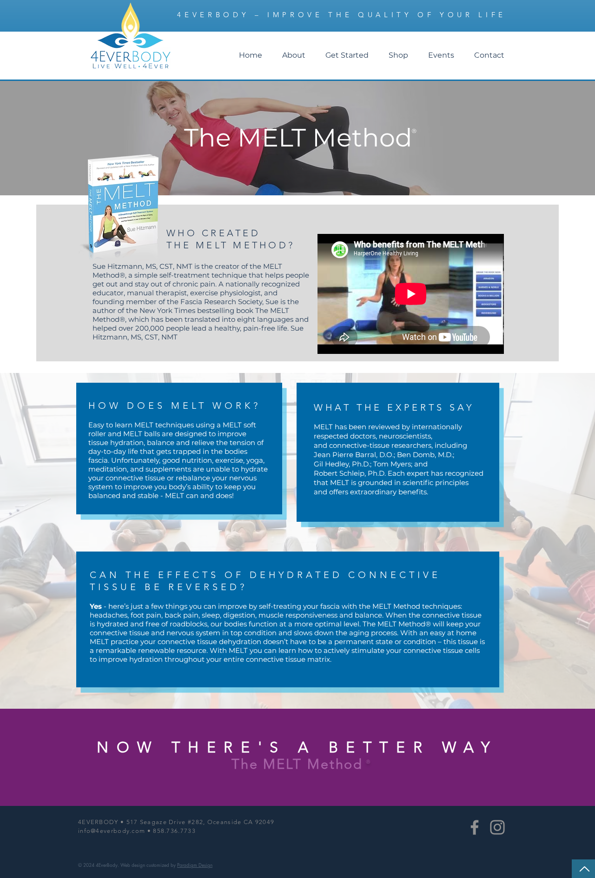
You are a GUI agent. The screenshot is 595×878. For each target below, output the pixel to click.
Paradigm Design (194, 864)
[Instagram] (497, 827)
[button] (293, 55)
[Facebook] (474, 827)
